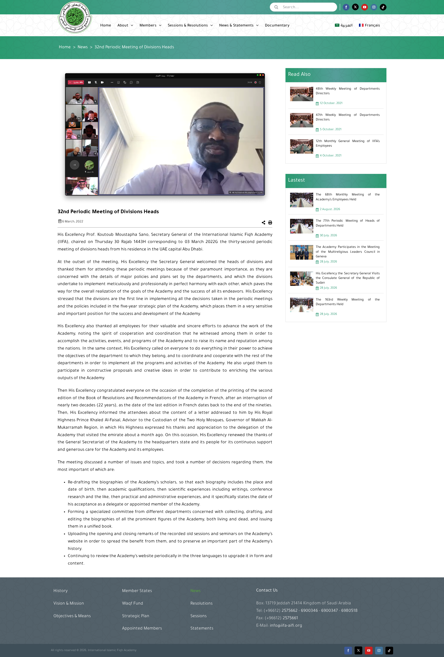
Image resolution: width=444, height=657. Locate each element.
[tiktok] (389, 650)
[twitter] (358, 650)
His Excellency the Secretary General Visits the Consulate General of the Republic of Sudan (348, 278)
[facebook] (348, 650)
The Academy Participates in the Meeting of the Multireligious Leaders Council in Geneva (348, 252)
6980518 (349, 611)
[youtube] (369, 650)
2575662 (290, 611)
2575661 (290, 618)
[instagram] (379, 650)
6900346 (309, 611)
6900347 (329, 611)
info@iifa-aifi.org (286, 626)
